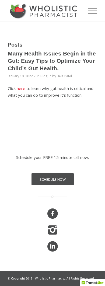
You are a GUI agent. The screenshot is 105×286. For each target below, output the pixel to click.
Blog (43, 76)
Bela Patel (64, 76)
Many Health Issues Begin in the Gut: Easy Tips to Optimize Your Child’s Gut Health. (52, 60)
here (21, 88)
